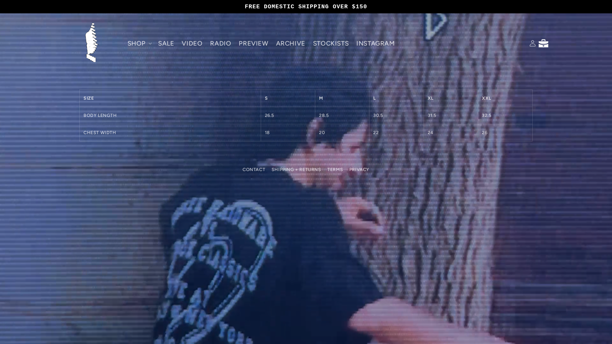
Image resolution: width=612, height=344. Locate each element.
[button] (139, 43)
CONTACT (254, 169)
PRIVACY (359, 169)
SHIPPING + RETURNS (296, 169)
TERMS (335, 169)
